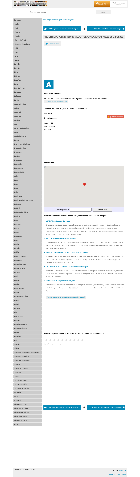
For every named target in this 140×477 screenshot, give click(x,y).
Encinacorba (18, 152)
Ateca (16, 56)
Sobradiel (17, 364)
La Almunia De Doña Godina (23, 200)
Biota (16, 72)
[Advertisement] (84, 62)
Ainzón (16, 24)
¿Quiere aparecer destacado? (102, 4)
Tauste (16, 376)
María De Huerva (20, 256)
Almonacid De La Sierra (22, 44)
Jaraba (16, 184)
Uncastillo (17, 392)
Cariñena (17, 120)
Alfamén (17, 36)
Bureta (16, 100)
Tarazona (17, 372)
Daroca (16, 140)
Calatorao (17, 116)
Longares (17, 224)
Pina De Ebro (18, 316)
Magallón (17, 248)
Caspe (16, 124)
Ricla (15, 340)
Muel (16, 276)
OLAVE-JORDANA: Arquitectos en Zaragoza (60, 281)
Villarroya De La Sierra (21, 420)
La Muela (17, 208)
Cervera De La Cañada (21, 128)
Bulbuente (17, 96)
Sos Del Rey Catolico (21, 368)
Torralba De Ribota (20, 380)
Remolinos (17, 336)
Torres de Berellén (20, 384)
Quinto (16, 332)
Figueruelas (18, 160)
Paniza (16, 292)
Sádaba (16, 348)
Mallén (16, 252)
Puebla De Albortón (20, 328)
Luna (16, 240)
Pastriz (16, 300)
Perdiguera (17, 308)
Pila (15, 312)
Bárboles (17, 64)
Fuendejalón (18, 164)
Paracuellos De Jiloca (21, 296)
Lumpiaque (18, 236)
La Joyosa (17, 204)
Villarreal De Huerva (20, 416)
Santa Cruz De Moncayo (22, 360)
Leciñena (17, 216)
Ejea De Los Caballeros (22, 144)
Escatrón (17, 156)
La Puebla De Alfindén (21, 212)
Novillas (16, 284)
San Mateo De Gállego (21, 356)
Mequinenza (18, 260)
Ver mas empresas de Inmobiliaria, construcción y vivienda (66, 297)
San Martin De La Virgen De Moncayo (26, 352)
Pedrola (16, 304)
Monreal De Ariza (20, 264)
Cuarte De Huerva (20, 136)
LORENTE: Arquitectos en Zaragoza (58, 221)
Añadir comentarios (54, 44)
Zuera (16, 424)
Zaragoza (17, 20)
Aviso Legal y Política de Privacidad (117, 474)
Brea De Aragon (19, 88)
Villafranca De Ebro (20, 404)
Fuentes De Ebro (19, 172)
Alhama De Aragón (20, 40)
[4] (84, 29)
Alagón (16, 28)
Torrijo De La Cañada (21, 388)
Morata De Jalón (19, 268)
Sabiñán (16, 344)
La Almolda (18, 196)
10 (82, 340)
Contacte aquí (122, 470)
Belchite (17, 68)
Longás (16, 228)
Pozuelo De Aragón (20, 324)
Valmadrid (17, 400)
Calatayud (17, 112)
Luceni (16, 232)
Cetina (16, 132)
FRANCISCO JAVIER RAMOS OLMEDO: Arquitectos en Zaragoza (67, 252)
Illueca (16, 180)
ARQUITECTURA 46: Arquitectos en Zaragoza (61, 238)
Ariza (16, 52)
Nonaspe (17, 280)
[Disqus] (84, 374)
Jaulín (16, 192)
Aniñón (16, 48)
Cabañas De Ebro (20, 104)
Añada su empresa (118, 4)
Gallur (16, 176)
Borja (16, 84)
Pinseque (17, 320)
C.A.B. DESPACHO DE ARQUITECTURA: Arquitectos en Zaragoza (67, 267)
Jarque (16, 188)
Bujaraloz (17, 92)
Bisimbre (17, 76)
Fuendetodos (18, 168)
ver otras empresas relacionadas (56, 102)
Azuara (16, 60)
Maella (16, 244)
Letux (16, 220)
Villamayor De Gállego (21, 408)
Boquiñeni (17, 80)
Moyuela (17, 272)
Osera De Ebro (19, 288)
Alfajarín (17, 32)
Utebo (16, 396)
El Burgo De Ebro (20, 148)
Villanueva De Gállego (21, 412)
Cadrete (16, 108)
